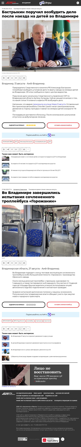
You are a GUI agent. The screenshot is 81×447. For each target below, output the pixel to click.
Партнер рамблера (34, 439)
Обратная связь (48, 393)
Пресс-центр (38, 393)
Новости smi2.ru (9, 386)
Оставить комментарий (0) (63, 125)
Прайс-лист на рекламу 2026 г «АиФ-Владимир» (31, 398)
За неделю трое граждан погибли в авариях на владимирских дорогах (34, 177)
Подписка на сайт (51, 395)
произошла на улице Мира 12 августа (49, 104)
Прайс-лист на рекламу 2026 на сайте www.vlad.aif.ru (34, 400)
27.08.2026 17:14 (7, 189)
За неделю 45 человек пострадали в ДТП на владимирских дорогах (33, 163)
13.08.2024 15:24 (7, 8)
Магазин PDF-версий (62, 393)
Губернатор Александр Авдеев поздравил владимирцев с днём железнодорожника (38, 356)
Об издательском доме (24, 393)
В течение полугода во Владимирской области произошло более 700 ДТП (35, 170)
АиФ (3, 258)
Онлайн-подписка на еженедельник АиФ (30, 395)
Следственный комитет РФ (11, 73)
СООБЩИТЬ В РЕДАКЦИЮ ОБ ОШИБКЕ (65, 400)
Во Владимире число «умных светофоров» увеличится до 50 (31, 350)
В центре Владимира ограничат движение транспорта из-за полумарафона (36, 343)
